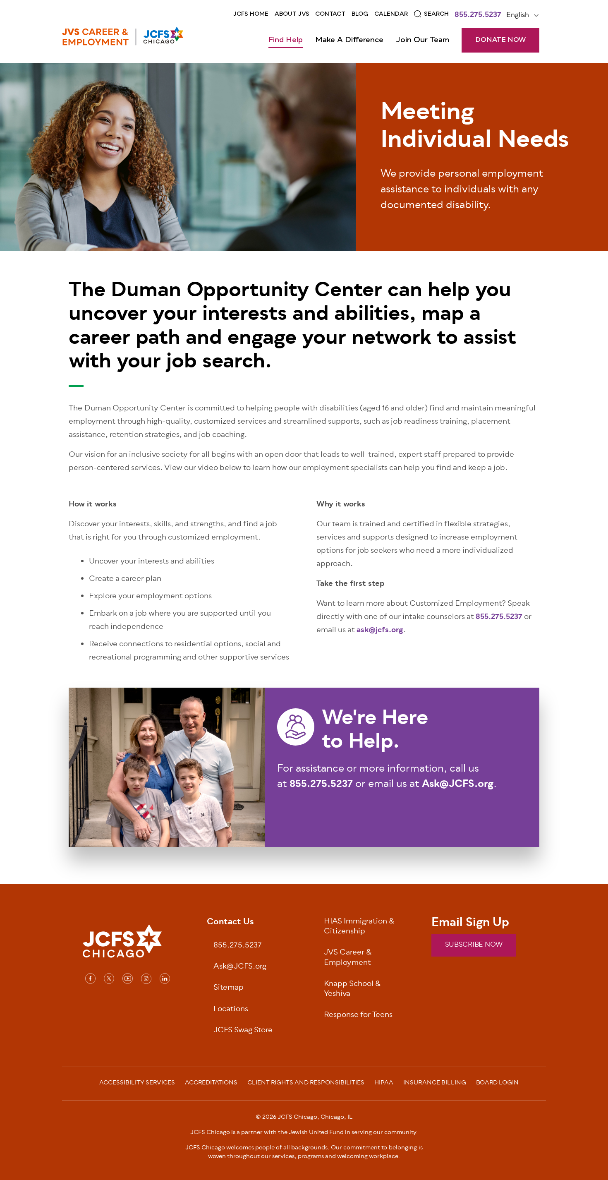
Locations (230, 1010)
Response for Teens (358, 1015)
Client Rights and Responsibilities (305, 1083)
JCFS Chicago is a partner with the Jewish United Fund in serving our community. (304, 1132)
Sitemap (228, 988)
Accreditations (211, 1083)
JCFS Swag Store (243, 1031)
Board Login (497, 1083)
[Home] (122, 36)
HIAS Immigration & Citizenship (359, 927)
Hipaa (383, 1083)
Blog (360, 14)
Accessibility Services (137, 1083)
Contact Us (230, 922)
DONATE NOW (500, 40)
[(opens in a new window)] (90, 978)
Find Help (285, 40)
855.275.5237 (478, 16)
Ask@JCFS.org (239, 967)
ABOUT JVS (292, 14)
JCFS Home (250, 14)
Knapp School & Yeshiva (352, 989)
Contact (330, 14)
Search (436, 14)
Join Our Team (422, 40)
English (517, 15)
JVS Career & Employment (348, 958)
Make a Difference (349, 40)
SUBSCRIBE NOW (474, 945)
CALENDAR (391, 14)
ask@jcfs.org (380, 630)
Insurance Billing (434, 1083)
